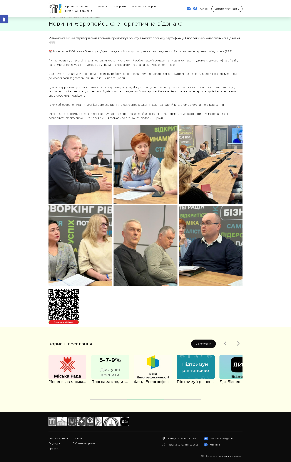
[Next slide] (238, 344)
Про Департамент (76, 6)
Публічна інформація (78, 11)
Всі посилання (203, 343)
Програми (119, 6)
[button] (4, 19)
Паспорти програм (144, 6)
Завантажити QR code (64, 322)
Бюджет (77, 438)
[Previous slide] (225, 344)
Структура (100, 6)
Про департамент (58, 438)
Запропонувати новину (227, 8)
